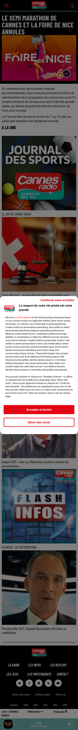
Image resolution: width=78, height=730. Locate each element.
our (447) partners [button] (22, 317)
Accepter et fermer (39, 409)
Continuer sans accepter (57, 300)
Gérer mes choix (39, 422)
